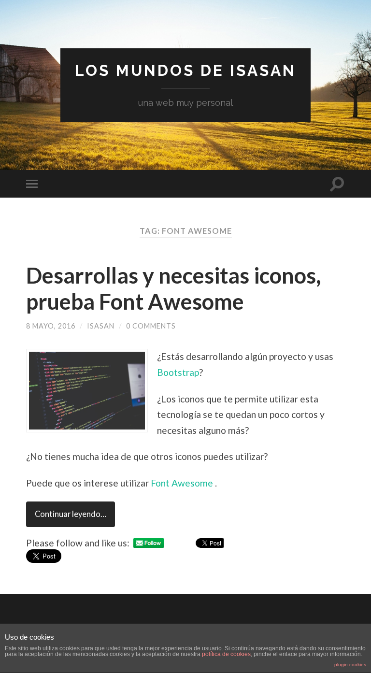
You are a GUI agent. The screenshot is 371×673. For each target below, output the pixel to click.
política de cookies (226, 654)
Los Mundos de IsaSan (185, 70)
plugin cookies (350, 664)
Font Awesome (183, 482)
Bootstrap (178, 372)
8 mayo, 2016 (50, 326)
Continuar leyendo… (70, 514)
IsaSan (100, 326)
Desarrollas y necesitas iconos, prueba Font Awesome (173, 288)
